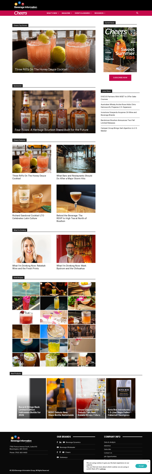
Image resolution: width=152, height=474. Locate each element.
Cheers (67, 452)
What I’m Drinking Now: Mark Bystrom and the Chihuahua (71, 267)
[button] (137, 13)
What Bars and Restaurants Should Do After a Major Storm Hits (74, 177)
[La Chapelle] (54, 289)
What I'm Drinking (20, 230)
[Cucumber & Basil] (26, 289)
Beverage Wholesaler (67, 447)
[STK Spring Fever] (26, 360)
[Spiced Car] (81, 360)
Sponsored (17, 86)
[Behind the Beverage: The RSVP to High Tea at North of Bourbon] (76, 199)
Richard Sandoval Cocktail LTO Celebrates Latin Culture (28, 217)
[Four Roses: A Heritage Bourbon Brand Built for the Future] (53, 111)
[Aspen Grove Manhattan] (81, 331)
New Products (16, 373)
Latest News (106, 91)
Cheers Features (19, 140)
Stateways (63, 457)
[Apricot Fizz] (81, 317)
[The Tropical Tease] (81, 303)
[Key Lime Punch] (54, 331)
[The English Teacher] (54, 317)
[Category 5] (26, 303)
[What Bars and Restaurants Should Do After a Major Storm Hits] (76, 159)
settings (103, 469)
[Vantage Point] (54, 303)
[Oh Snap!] (54, 360)
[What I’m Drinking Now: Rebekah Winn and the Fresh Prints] (77, 51)
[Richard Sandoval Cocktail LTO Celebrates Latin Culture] (31, 199)
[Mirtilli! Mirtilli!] (81, 289)
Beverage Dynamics (73, 442)
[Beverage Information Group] (33, 5)
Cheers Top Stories (20, 25)
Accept (141, 466)
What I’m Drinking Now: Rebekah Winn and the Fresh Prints (29, 267)
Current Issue (109, 23)
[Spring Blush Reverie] (81, 345)
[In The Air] (26, 331)
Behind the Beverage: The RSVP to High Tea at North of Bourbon (72, 218)
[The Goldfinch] (54, 345)
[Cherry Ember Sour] (26, 317)
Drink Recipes (18, 277)
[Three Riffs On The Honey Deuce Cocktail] (31, 159)
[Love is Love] (26, 345)
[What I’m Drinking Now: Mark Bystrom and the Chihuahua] (76, 249)
